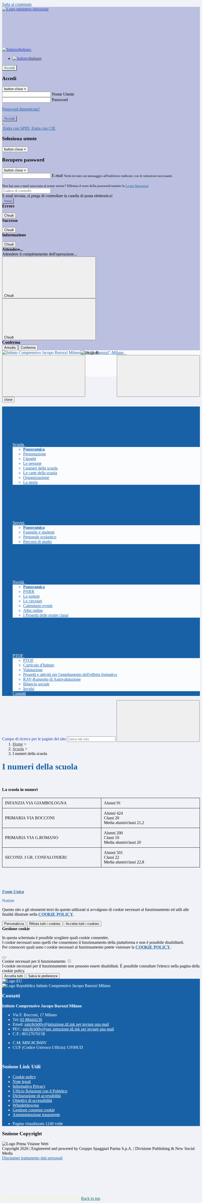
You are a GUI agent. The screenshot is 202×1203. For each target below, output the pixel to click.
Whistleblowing (26, 1105)
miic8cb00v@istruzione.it (66, 1024)
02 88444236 (31, 1019)
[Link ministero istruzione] (25, 9)
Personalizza (14, 924)
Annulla (10, 348)
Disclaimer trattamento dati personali (32, 1158)
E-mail (57, 175)
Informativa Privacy (29, 1086)
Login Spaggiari (137, 186)
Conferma (28, 348)
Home (18, 744)
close (8, 400)
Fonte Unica (13, 891)
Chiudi (9, 215)
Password (60, 99)
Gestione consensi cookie (34, 1110)
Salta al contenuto (17, 4)
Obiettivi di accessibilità (32, 1100)
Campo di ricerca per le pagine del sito (34, 739)
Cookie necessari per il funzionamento (34, 961)
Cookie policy (24, 1077)
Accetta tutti (82, 924)
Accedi (9, 68)
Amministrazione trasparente (36, 1114)
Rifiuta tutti (44, 924)
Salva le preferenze (43, 976)
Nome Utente (63, 94)
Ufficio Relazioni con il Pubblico (40, 1091)
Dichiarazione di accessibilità (37, 1095)
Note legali (22, 1081)
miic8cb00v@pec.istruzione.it (68, 1029)
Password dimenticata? (21, 109)
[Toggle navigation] (43, 376)
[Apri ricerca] (158, 376)
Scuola (18, 749)
